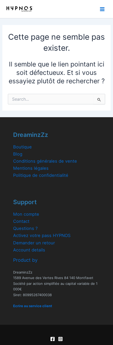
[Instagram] (60, 339)
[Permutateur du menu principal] (102, 9)
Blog (17, 154)
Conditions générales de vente (45, 161)
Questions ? (25, 228)
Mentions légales (31, 168)
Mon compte (26, 214)
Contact (21, 221)
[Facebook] (52, 339)
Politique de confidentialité (40, 175)
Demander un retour (34, 242)
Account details (29, 250)
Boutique (22, 147)
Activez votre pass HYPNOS (41, 235)
